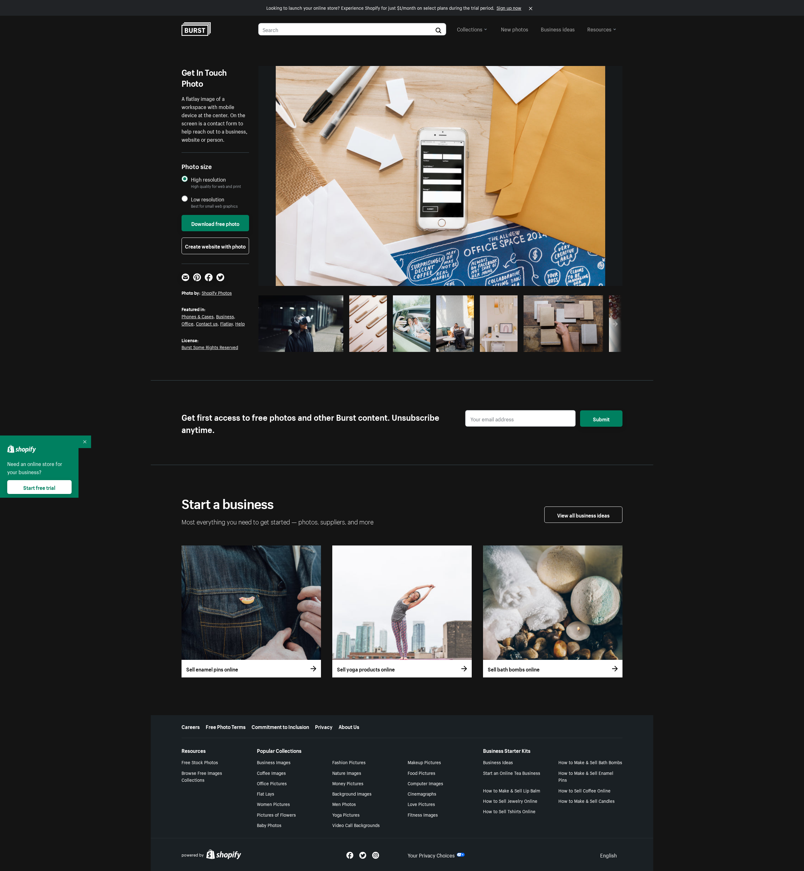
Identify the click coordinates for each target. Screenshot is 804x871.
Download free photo (215, 223)
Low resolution (207, 199)
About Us (349, 726)
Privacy (324, 726)
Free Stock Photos (200, 762)
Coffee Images (271, 772)
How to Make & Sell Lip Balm (511, 790)
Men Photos (344, 803)
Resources (599, 29)
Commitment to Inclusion (280, 726)
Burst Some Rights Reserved (210, 346)
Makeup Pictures (424, 762)
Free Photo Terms (226, 726)
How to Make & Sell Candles (586, 800)
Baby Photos (269, 824)
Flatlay (226, 323)
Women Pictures (273, 803)
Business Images (274, 762)
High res (300, 345)
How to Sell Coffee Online (584, 790)
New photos (514, 29)
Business (225, 316)
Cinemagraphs (422, 793)
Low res (324, 345)
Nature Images (346, 772)
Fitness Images (423, 814)
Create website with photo (215, 246)
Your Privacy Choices (431, 855)
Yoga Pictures (346, 814)
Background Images (352, 793)
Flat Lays (265, 793)
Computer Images (425, 783)
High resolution (208, 179)
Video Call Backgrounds (356, 824)
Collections (469, 29)
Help (240, 323)
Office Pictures (272, 783)
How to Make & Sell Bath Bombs (590, 762)
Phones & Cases (198, 316)
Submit (601, 418)
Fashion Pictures (349, 762)
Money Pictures (347, 783)
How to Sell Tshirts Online (509, 811)
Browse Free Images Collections (202, 776)
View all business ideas (583, 515)
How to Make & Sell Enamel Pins (585, 776)
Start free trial (39, 487)
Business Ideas (498, 762)
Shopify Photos (217, 292)
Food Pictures (421, 772)
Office (187, 323)
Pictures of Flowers (276, 814)
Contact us (207, 323)
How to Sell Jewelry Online (510, 800)
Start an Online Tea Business (511, 772)
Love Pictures (421, 803)
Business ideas (558, 29)
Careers (191, 726)
